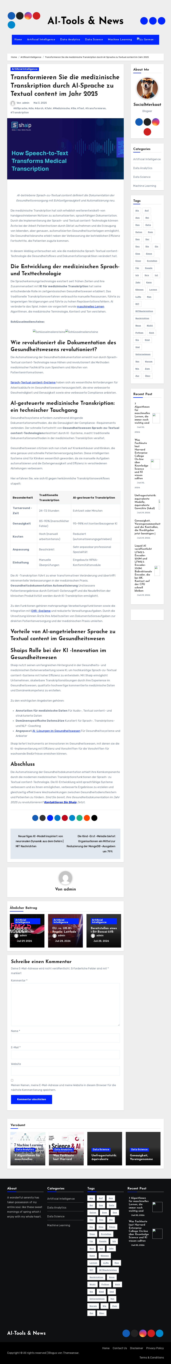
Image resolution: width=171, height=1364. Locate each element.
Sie (137, 340)
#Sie (73, 108)
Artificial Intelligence (41, 39)
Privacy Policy (155, 1348)
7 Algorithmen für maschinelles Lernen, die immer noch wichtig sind (142, 413)
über (147, 376)
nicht (150, 325)
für (137, 268)
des (137, 246)
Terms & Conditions (151, 1357)
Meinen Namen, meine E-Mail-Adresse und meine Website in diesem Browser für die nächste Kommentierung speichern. (63, 1087)
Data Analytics (70, 39)
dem (150, 232)
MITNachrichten (144, 311)
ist (156, 275)
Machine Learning (120, 39)
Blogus (52, 1352)
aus (137, 218)
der (147, 239)
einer (138, 261)
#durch (39, 108)
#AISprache (20, 108)
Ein (156, 246)
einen (149, 253)
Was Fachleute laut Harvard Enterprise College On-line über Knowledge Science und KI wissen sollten (141, 459)
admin (25, 102)
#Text (80, 108)
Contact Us (120, 1348)
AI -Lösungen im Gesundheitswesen (56, 730)
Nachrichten (142, 318)
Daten (138, 232)
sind (147, 340)
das (137, 225)
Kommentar (19, 980)
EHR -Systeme (41, 610)
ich (137, 275)
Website (16, 1064)
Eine (137, 253)
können (139, 289)
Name (15, 1031)
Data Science (94, 39)
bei (147, 218)
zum (147, 369)
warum (148, 361)
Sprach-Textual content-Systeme (33, 382)
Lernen (153, 289)
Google (148, 268)
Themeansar (70, 1352)
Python (139, 333)
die (147, 246)
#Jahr (48, 108)
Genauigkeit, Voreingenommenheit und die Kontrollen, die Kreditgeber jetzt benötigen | (147, 527)
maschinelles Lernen (90, 306)
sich (151, 333)
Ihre (147, 275)
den (137, 239)
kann (149, 282)
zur (137, 376)
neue (138, 325)
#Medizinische (61, 108)
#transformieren (95, 108)
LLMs (138, 297)
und (137, 347)
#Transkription (20, 112)
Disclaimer (136, 1348)
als (137, 210)
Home (18, 39)
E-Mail (16, 1047)
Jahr (137, 282)
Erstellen (152, 261)
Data (148, 225)
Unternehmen (142, 354)
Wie (137, 369)
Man (149, 297)
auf (147, 210)
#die (31, 108)
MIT (137, 304)
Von (137, 361)
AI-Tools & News (85, 22)
